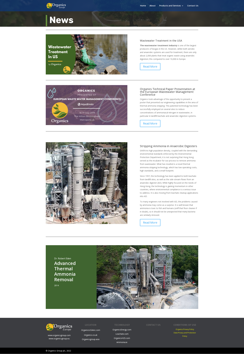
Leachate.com (122, 334)
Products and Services (170, 6)
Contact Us (192, 6)
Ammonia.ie (121, 342)
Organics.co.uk (90, 335)
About (153, 6)
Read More (150, 66)
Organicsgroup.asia (90, 339)
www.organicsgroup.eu (59, 338)
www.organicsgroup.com (59, 335)
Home (143, 6)
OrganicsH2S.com (122, 338)
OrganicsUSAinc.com (90, 330)
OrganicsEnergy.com (122, 329)
